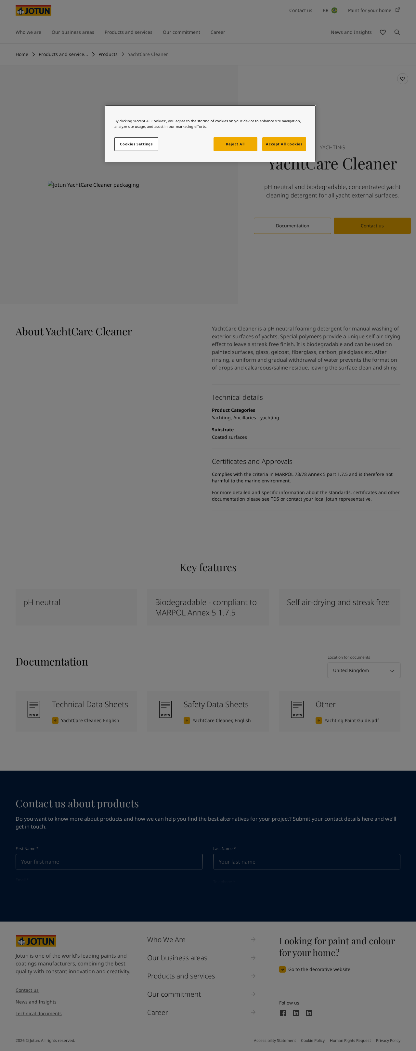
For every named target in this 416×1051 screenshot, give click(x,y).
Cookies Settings (136, 143)
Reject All (235, 143)
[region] (210, 133)
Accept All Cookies (284, 143)
